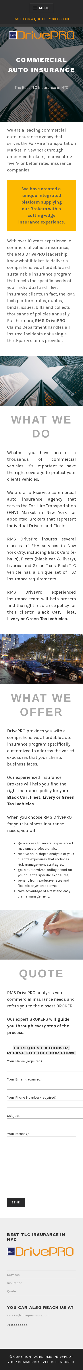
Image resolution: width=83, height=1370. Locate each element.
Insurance (14, 1283)
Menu (44, 8)
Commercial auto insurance (41, 65)
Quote (11, 1291)
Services (13, 1275)
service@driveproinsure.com (28, 1315)
